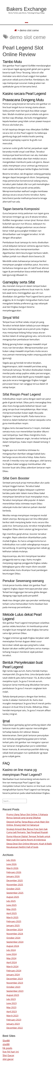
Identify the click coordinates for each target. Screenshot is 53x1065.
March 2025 (12, 917)
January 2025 (13, 925)
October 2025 (13, 888)
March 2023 (12, 1015)
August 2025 (12, 896)
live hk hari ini (11, 1051)
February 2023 (13, 1019)
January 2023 (13, 1023)
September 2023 (14, 990)
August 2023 (12, 995)
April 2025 (11, 913)
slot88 (6, 1044)
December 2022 (14, 1027)
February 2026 (13, 872)
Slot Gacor (8, 1055)
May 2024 (11, 958)
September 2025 (14, 892)
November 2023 (14, 982)
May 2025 (11, 909)
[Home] (15, 30)
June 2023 (11, 1003)
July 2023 (11, 999)
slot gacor (8, 1059)
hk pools (7, 1048)
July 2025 (11, 900)
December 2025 (14, 880)
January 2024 (13, 974)
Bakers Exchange (26, 9)
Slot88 (6, 1040)
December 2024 (14, 929)
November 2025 (14, 884)
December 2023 (14, 978)
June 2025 (11, 905)
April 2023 (11, 1011)
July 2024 (11, 950)
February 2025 (13, 921)
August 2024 (12, 945)
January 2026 (13, 876)
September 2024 (14, 941)
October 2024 (13, 937)
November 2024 (14, 933)
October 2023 (13, 986)
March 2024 (12, 966)
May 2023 (11, 1007)
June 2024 (11, 954)
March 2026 (12, 868)
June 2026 (11, 864)
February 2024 (13, 970)
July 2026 (11, 860)
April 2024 (11, 962)
